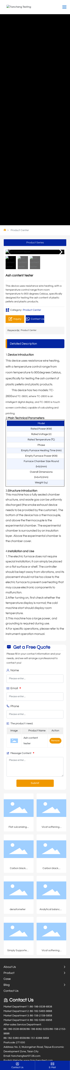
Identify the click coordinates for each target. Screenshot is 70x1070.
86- (32, 1006)
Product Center (20, 230)
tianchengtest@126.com (25, 1056)
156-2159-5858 (43, 1015)
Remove (55, 740)
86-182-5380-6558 (15, 1038)
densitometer (18, 909)
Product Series (35, 242)
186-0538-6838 (43, 1006)
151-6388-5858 (40, 1038)
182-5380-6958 (43, 1020)
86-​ (29, 1038)
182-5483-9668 (43, 1011)
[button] (60, 252)
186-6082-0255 (40, 1029)
